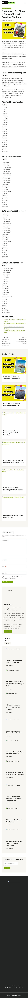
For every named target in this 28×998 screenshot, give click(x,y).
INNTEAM (5, 20)
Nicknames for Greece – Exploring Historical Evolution (12, 433)
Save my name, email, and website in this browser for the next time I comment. (14, 577)
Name (4, 560)
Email (4, 566)
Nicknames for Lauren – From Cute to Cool (21, 340)
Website (4, 573)
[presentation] (15, 653)
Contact (8, 987)
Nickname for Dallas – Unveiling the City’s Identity (14, 707)
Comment (5, 541)
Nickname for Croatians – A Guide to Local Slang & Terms (15, 684)
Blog (13, 986)
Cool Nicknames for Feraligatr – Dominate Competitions (13, 798)
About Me (8, 631)
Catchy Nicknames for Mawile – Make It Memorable (14, 843)
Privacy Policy (18, 987)
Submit (7, 868)
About (20, 986)
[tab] (7, 638)
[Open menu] (24, 2)
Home (7, 986)
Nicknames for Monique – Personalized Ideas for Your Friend (6, 341)
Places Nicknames (6, 8)
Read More (9, 665)
